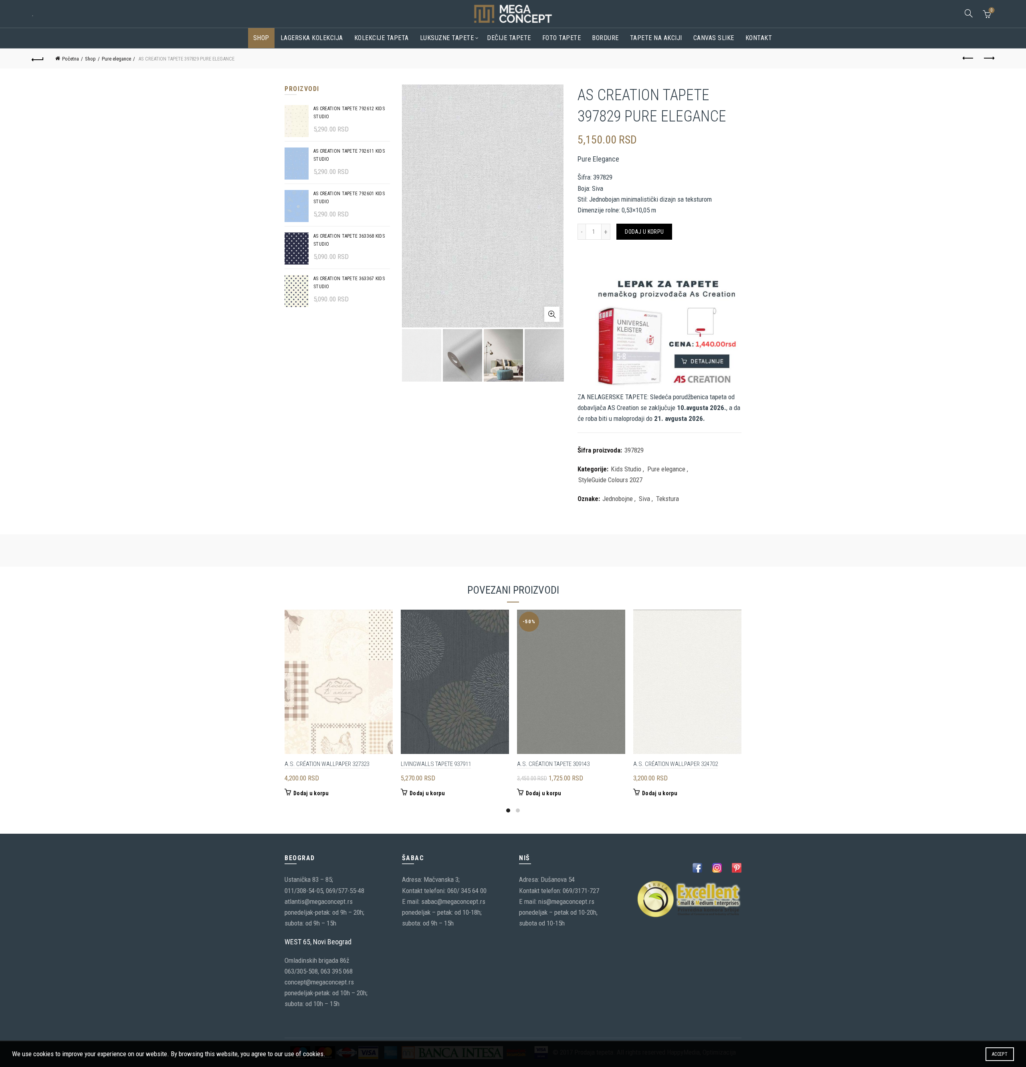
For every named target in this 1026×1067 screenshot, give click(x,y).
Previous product (968, 59)
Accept (1000, 1054)
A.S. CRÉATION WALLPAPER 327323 (327, 764)
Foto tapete (561, 38)
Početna (70, 59)
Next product (988, 59)
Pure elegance (116, 59)
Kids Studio (626, 469)
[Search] (968, 13)
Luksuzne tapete (447, 38)
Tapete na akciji (656, 38)
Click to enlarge (551, 314)
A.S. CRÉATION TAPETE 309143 (553, 764)
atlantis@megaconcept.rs (319, 901)
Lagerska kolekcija (312, 38)
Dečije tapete (509, 38)
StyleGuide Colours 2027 (610, 480)
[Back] (38, 59)
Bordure (605, 38)
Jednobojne (617, 499)
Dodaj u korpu (644, 231)
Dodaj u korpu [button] (311, 793)
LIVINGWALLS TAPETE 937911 (436, 764)
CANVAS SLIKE (713, 38)
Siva (644, 499)
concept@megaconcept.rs (319, 982)
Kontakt (758, 38)
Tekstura (667, 499)
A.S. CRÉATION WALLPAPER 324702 (675, 764)
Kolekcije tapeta (381, 38)
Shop (261, 38)
